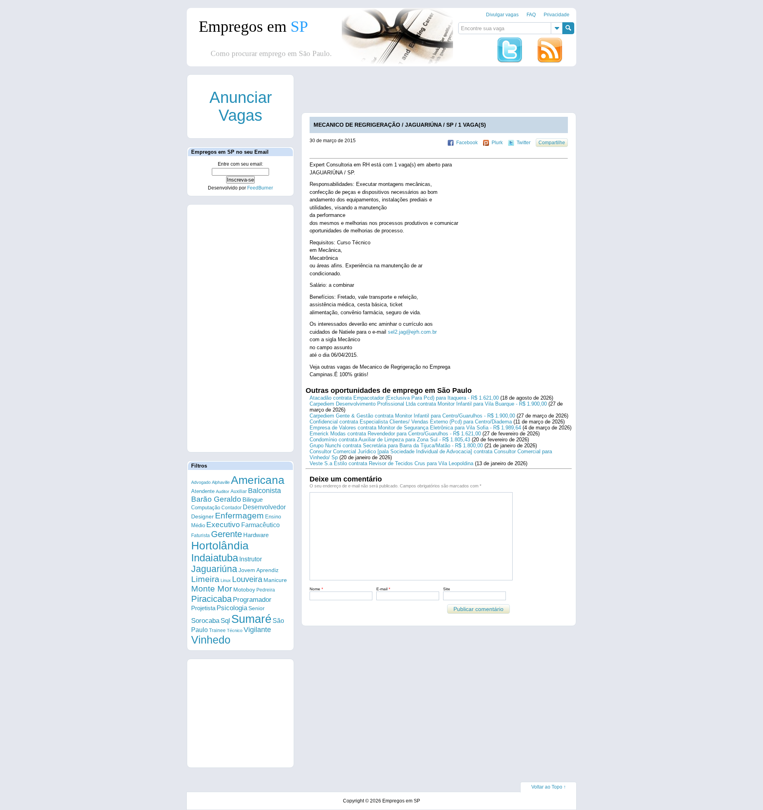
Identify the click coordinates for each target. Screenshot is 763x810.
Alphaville (221, 482)
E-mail (383, 589)
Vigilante (257, 630)
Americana (258, 480)
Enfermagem (239, 515)
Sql (225, 620)
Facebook (467, 142)
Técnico (234, 630)
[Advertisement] (446, 92)
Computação (205, 507)
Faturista (200, 535)
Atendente (203, 491)
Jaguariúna (214, 569)
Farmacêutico (260, 524)
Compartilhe (551, 142)
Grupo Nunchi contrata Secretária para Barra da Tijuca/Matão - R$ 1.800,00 (396, 445)
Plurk (497, 142)
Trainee (217, 630)
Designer (202, 516)
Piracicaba (211, 599)
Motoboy (244, 589)
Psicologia (232, 608)
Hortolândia (220, 545)
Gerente (226, 534)
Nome (316, 589)
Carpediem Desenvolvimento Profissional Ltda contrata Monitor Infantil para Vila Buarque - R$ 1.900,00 (428, 404)
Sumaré (251, 618)
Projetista (203, 608)
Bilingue (252, 499)
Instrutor (250, 559)
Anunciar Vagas (240, 106)
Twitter (524, 142)
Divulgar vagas (502, 14)
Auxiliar (238, 491)
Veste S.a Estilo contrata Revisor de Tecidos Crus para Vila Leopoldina (391, 463)
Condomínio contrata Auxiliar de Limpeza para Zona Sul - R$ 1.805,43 (390, 440)
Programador (252, 599)
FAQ (531, 14)
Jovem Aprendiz (258, 570)
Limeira (205, 579)
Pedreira (265, 590)
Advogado (201, 482)
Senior (256, 608)
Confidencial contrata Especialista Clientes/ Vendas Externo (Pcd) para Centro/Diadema (411, 422)
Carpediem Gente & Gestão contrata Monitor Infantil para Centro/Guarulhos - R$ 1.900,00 (412, 416)
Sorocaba (205, 620)
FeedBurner (260, 188)
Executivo (223, 524)
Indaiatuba (214, 557)
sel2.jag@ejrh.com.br (412, 332)
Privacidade (556, 14)
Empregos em (253, 26)
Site (446, 589)
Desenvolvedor (264, 507)
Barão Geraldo (216, 499)
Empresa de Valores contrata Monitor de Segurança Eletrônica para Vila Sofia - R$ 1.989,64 (415, 428)
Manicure (275, 580)
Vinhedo (210, 640)
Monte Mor (211, 588)
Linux (226, 580)
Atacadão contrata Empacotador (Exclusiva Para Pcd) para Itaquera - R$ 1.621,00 (404, 398)
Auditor (222, 491)
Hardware (256, 535)
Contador (231, 507)
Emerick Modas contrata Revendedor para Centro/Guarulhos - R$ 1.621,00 (395, 434)
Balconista (264, 491)
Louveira (247, 579)
